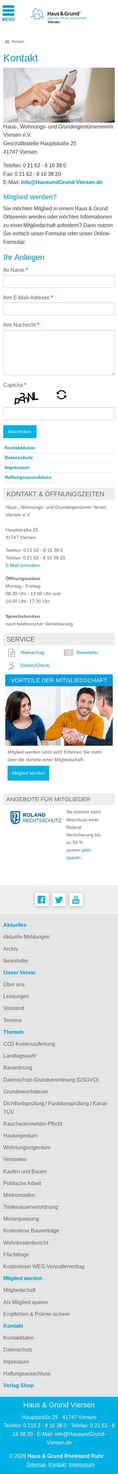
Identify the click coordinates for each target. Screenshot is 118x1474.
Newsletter (87, 652)
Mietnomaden (19, 1195)
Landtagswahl (19, 1056)
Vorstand (13, 1008)
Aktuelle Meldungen (26, 937)
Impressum (17, 467)
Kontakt (18, 41)
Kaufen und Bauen (25, 1171)
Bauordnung (17, 1067)
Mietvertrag (32, 652)
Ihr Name (15, 270)
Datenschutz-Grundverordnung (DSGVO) (51, 1080)
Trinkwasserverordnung (30, 1207)
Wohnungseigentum (26, 1147)
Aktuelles (15, 925)
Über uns (14, 984)
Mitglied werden (28, 773)
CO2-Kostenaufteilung (29, 1044)
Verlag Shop (18, 1385)
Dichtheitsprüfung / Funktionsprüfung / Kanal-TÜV (55, 1108)
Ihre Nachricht (21, 325)
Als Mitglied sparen (25, 1302)
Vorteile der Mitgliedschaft (59, 680)
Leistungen (16, 996)
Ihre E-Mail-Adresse (28, 297)
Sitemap (36, 1464)
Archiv (10, 949)
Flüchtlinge (16, 1254)
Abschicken (19, 431)
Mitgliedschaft (19, 1290)
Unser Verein (19, 972)
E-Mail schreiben (23, 565)
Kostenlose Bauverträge (31, 1230)
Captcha (14, 385)
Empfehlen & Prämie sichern (36, 1314)
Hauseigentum (20, 1135)
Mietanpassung (21, 1219)
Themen (13, 1032)
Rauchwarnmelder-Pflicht (32, 1124)
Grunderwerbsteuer (25, 1091)
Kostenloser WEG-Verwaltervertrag (44, 1266)
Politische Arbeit (22, 1183)
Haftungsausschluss (28, 477)
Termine (12, 1020)
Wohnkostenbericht (25, 1243)
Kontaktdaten (20, 447)
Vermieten (15, 1159)
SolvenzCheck (34, 665)
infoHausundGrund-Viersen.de (62, 182)
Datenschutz (19, 457)
